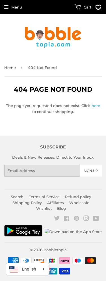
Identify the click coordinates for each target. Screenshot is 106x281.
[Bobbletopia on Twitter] (57, 219)
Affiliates (55, 202)
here (96, 105)
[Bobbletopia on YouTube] (96, 219)
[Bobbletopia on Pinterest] (76, 219)
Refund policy (78, 196)
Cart (87, 7)
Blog (61, 208)
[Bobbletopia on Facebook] (67, 219)
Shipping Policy (27, 202)
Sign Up (91, 171)
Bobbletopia (55, 250)
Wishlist (44, 208)
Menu (16, 7)
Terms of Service (44, 196)
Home (10, 67)
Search (17, 196)
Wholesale (79, 202)
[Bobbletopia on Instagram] (86, 219)
